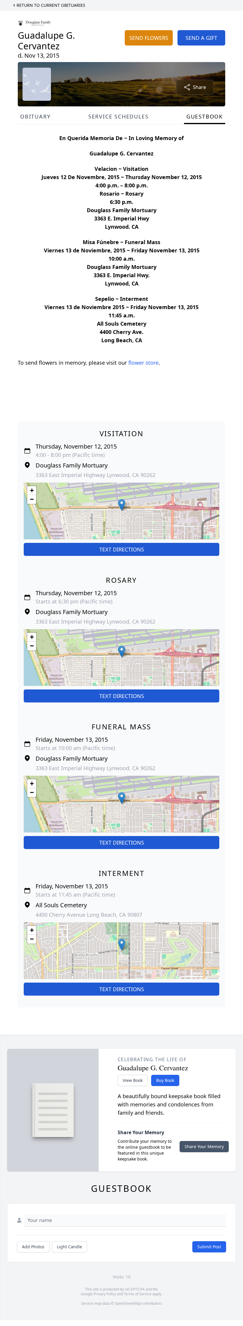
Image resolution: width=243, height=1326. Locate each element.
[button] (121, 505)
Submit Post (209, 1246)
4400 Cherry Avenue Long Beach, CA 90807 (89, 914)
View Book (133, 1080)
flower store (143, 362)
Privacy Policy (105, 1293)
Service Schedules (118, 116)
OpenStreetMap (128, 1303)
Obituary (35, 116)
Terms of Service (137, 1293)
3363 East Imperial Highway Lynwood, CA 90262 (95, 474)
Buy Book (165, 1080)
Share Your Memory (204, 1146)
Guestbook (204, 116)
